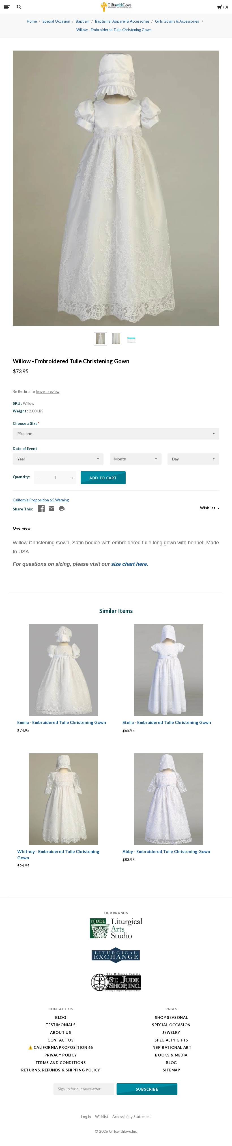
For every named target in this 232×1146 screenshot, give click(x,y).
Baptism (82, 21)
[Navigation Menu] (7, 7)
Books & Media (171, 1055)
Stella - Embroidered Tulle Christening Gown (167, 722)
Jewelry (171, 1032)
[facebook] (41, 508)
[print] (61, 508)
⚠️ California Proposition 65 (60, 1047)
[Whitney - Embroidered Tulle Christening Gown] (63, 799)
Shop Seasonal (171, 1017)
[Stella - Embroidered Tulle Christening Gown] (169, 670)
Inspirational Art (171, 1047)
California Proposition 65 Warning (41, 500)
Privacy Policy (60, 1055)
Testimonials (61, 1025)
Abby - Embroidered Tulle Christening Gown (166, 851)
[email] (51, 508)
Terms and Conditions (60, 1062)
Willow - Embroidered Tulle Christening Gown (114, 29)
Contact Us (61, 1040)
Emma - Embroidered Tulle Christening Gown (61, 722)
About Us (60, 1032)
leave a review (47, 391)
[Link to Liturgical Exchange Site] (116, 967)
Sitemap (171, 1070)
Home (32, 21)
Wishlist (208, 508)
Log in (86, 1116)
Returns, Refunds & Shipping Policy (60, 1070)
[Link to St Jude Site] (116, 991)
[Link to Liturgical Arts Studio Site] (116, 937)
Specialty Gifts (171, 1040)
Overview (22, 528)
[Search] (19, 7)
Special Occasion (56, 21)
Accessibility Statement (131, 1116)
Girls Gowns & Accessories (177, 21)
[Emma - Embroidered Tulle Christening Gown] (63, 670)
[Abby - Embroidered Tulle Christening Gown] (169, 799)
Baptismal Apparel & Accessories (122, 21)
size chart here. (129, 564)
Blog (60, 1017)
